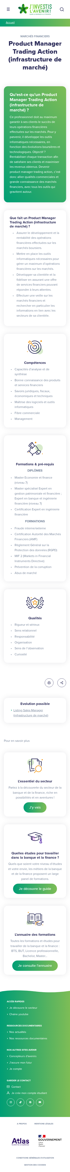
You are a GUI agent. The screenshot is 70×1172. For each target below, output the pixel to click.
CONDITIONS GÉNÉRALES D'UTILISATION (35, 1158)
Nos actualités (17, 1032)
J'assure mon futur (20, 1062)
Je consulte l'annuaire (35, 965)
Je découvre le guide (35, 889)
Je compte (15, 1069)
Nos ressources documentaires (28, 1038)
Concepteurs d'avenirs (23, 1056)
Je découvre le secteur (23, 1007)
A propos (22, 1124)
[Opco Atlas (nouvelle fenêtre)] (20, 1141)
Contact (16, 1086)
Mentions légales (43, 1124)
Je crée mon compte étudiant (29, 1093)
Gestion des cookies (35, 1165)
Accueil (10, 22)
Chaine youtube (18, 1014)
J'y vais (35, 807)
